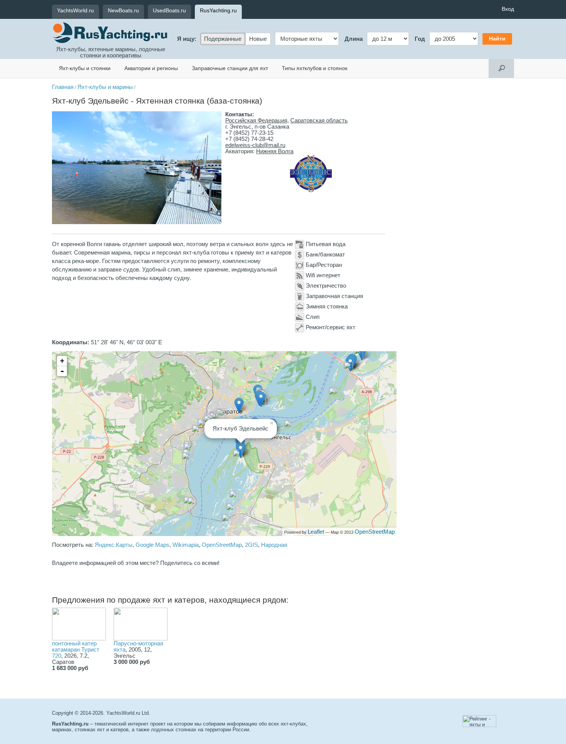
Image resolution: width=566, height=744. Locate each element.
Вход (508, 9)
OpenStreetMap (375, 532)
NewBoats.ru (123, 10)
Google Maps (152, 545)
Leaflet (316, 532)
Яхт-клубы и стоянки (85, 68)
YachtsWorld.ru (75, 10)
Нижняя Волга (274, 151)
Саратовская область (319, 120)
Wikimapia (185, 545)
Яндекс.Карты (113, 545)
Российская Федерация (256, 120)
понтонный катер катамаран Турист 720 (75, 649)
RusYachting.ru (218, 10)
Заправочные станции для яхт (230, 68)
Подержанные (222, 39)
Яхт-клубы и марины (105, 87)
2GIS (251, 545)
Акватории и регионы (151, 68)
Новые (258, 39)
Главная (63, 87)
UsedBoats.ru (169, 10)
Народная (274, 545)
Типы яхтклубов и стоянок (314, 68)
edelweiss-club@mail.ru (255, 145)
